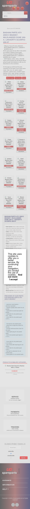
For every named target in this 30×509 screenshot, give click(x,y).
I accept (13, 279)
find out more (15, 275)
